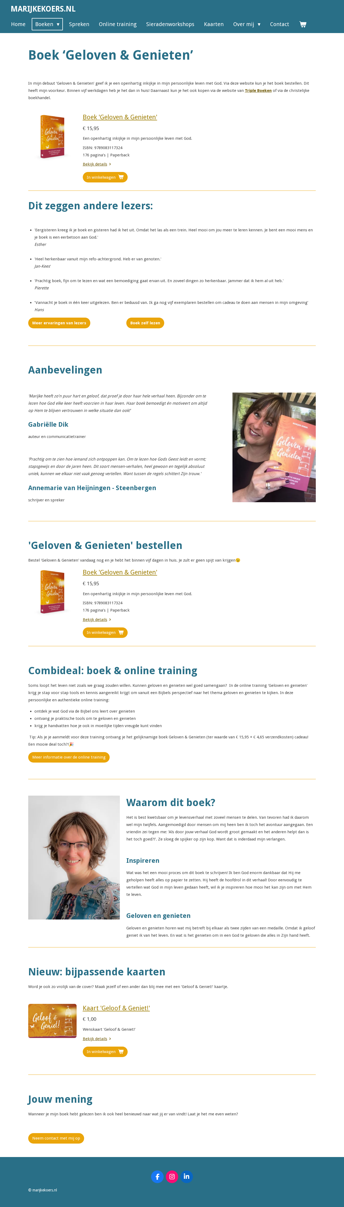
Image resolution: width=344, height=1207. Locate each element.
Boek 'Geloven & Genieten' (120, 117)
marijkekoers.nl (43, 9)
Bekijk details (95, 164)
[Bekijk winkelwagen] (302, 24)
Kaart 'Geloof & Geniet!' (116, 1008)
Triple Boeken (258, 90)
